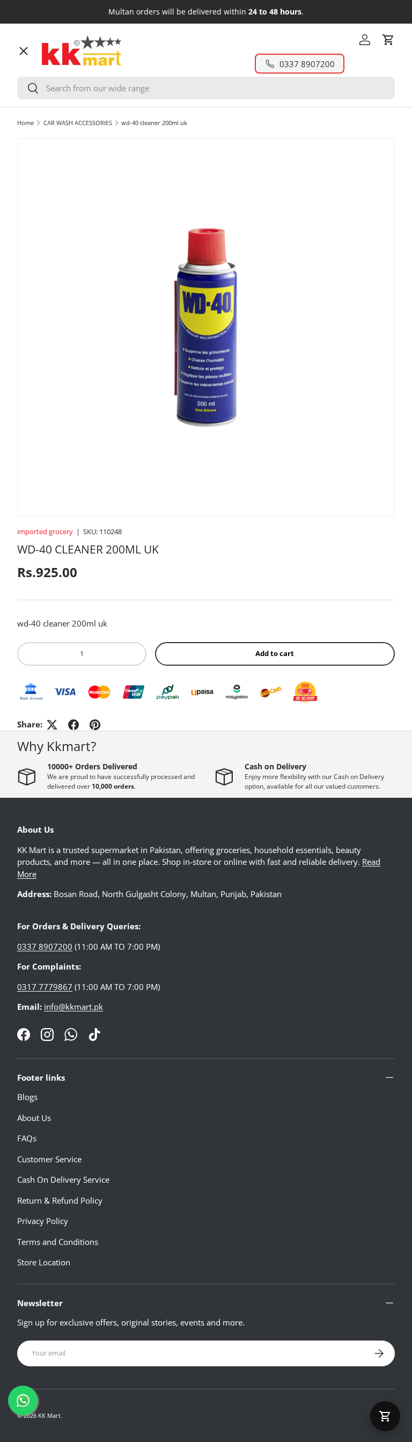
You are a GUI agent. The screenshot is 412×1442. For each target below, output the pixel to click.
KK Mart (49, 1415)
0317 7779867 (44, 986)
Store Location (43, 1262)
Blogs (27, 1096)
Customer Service (49, 1159)
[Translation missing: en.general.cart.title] (385, 1416)
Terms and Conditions (57, 1241)
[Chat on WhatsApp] (23, 1400)
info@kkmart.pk (73, 1006)
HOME (38, 72)
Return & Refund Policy (59, 1200)
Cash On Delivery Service (63, 1179)
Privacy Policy (42, 1220)
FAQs (26, 1138)
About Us (34, 1117)
